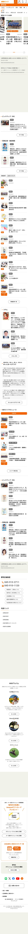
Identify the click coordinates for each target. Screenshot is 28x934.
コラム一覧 (14, 356)
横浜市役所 (5, 616)
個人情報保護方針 (9, 899)
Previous (4, 52)
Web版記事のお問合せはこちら (14, 602)
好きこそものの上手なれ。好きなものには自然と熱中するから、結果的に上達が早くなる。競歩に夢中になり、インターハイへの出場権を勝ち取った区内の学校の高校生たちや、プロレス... (14, 371)
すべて (2, 7)
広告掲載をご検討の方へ (8, 893)
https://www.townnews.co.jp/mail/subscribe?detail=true (12, 72)
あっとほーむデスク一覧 (14, 402)
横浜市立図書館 (7, 626)
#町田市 (2, 12)
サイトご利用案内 (19, 899)
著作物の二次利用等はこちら (13, 593)
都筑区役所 (5, 613)
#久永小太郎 (19, 12)
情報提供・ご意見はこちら (13, 589)
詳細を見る (13, 857)
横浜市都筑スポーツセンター (10, 623)
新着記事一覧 (14, 301)
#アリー (7, 12)
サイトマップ (14, 900)
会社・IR (19, 2)
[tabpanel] (14, 31)
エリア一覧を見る (14, 471)
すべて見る (21, 135)
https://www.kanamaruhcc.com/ (7, 62)
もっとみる (13, 714)
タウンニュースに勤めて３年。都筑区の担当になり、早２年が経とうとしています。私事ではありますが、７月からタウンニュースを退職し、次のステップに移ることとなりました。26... (14, 393)
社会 (21, 7)
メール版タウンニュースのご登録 (13, 835)
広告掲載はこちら (11, 596)
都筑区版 (3, 5)
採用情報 (5, 896)
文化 (17, 7)
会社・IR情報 (6, 890)
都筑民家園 (5, 619)
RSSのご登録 (14, 870)
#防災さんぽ (13, 12)
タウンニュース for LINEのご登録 (13, 831)
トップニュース (10, 7)
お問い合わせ (15, 885)
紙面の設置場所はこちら (12, 599)
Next (24, 52)
